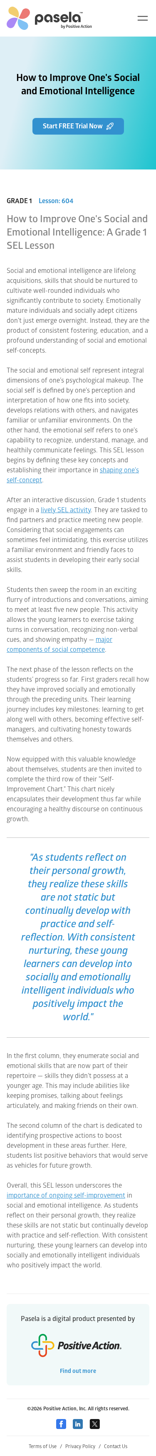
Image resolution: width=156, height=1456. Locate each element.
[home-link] (49, 18)
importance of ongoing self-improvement (66, 1195)
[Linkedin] (78, 1424)
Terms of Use (45, 1447)
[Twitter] (94, 1424)
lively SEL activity (66, 510)
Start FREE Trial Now (73, 126)
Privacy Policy (83, 1447)
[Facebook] (61, 1424)
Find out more (78, 1371)
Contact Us (115, 1447)
